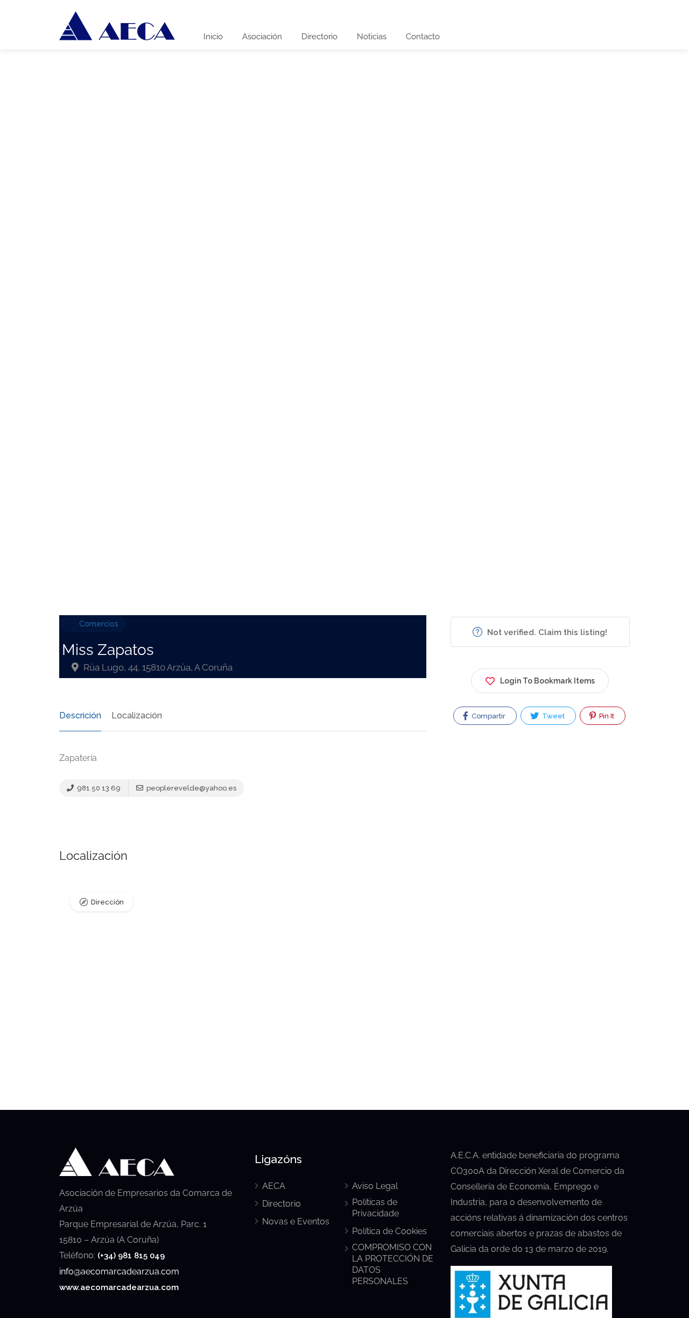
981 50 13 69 (98, 788)
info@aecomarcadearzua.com (119, 1271)
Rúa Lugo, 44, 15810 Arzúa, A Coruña (157, 667)
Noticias (371, 36)
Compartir (487, 716)
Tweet (552, 716)
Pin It (605, 716)
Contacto (423, 36)
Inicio (213, 36)
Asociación (262, 36)
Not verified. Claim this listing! (546, 632)
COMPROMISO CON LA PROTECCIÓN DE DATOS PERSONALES (392, 1264)
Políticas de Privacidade (375, 1208)
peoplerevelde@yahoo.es (190, 788)
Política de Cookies (389, 1231)
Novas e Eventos (295, 1221)
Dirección (107, 902)
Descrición (80, 715)
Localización (136, 715)
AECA (273, 1186)
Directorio (319, 36)
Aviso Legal (375, 1186)
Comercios (98, 623)
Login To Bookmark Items (547, 680)
